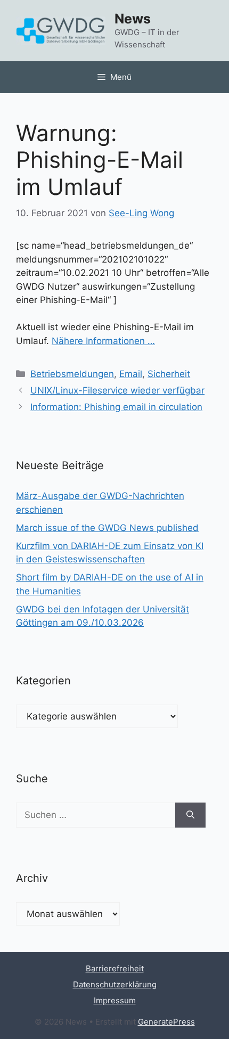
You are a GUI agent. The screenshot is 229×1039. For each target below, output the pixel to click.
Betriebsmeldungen (72, 374)
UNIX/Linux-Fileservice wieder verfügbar (117, 390)
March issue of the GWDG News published (107, 527)
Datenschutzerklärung (115, 984)
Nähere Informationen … (103, 341)
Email (130, 374)
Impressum (115, 1000)
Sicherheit (169, 374)
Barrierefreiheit (115, 968)
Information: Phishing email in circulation (116, 407)
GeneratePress (166, 1022)
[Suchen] (190, 815)
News (132, 19)
